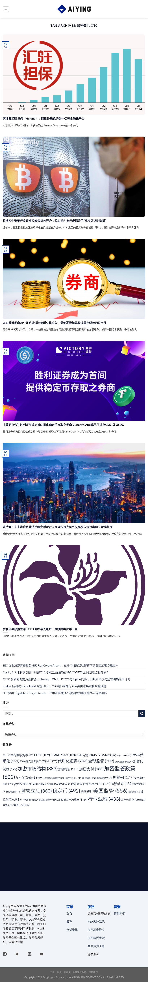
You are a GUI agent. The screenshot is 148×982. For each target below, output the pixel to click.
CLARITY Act (63, 755)
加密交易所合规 (124, 761)
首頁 (69, 913)
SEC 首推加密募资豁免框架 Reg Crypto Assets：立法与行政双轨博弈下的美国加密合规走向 (61, 665)
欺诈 (82, 783)
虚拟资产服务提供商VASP (44, 800)
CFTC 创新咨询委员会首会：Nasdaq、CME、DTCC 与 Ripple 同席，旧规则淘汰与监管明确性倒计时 (66, 679)
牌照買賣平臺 (96, 946)
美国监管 (110, 790)
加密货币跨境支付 (30, 777)
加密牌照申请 (96, 937)
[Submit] (141, 713)
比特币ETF (99, 784)
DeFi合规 (85, 755)
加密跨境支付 (74, 778)
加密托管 (68, 769)
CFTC (42, 755)
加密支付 (91, 768)
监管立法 (36, 790)
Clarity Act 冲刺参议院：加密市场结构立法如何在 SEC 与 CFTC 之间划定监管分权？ (56, 672)
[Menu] (6, 9)
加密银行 (89, 777)
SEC (51, 761)
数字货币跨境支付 (22, 783)
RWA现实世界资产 (33, 761)
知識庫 (67, 972)
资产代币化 (130, 799)
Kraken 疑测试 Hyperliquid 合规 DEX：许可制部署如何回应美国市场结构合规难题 (54, 686)
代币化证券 (73, 761)
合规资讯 (72, 929)
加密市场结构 (38, 768)
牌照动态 (122, 784)
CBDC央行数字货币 (18, 755)
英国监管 (134, 792)
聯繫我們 (119, 913)
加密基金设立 (96, 929)
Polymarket (124, 755)
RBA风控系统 (96, 921)
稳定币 (66, 791)
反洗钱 (102, 777)
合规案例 (121, 777)
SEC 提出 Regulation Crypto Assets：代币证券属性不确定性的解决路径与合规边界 (55, 693)
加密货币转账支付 (55, 778)
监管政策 (14, 792)
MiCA (110, 755)
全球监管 (101, 761)
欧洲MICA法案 (47, 784)
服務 (69, 921)
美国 (87, 791)
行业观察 (104, 799)
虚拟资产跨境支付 (74, 799)
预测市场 (21, 805)
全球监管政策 (79, 972)
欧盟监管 (67, 783)
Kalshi (99, 755)
